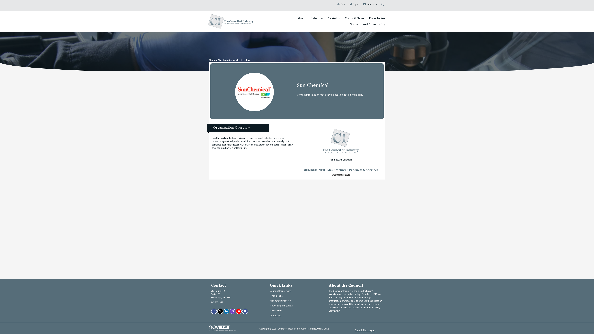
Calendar (317, 18)
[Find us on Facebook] (214, 311)
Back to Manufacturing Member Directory (230, 60)
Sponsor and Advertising (367, 24)
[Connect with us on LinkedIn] (226, 311)
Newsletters (276, 310)
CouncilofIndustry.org (280, 290)
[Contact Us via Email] (245, 311)
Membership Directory (280, 300)
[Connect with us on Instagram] (232, 311)
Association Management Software (222, 330)
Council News (354, 18)
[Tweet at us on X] (220, 311)
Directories (377, 18)
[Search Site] (383, 4)
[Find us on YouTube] (239, 311)
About (301, 18)
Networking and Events (281, 305)
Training (334, 18)
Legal (326, 328)
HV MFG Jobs (276, 295)
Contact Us (275, 315)
